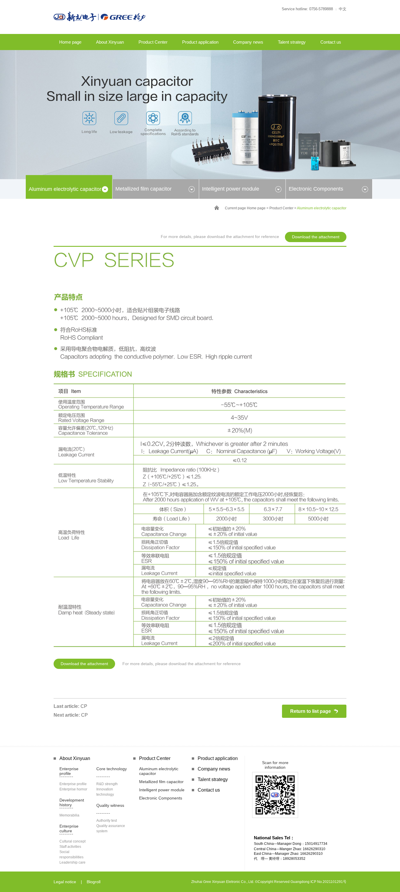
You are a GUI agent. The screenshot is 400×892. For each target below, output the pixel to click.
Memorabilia (69, 815)
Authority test (106, 821)
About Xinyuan (110, 42)
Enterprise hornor (73, 789)
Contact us (330, 42)
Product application (200, 42)
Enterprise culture (68, 828)
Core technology (111, 768)
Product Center (153, 42)
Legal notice (65, 881)
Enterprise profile (68, 771)
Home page (70, 42)
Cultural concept (72, 841)
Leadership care (72, 862)
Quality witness (110, 805)
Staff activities (70, 847)
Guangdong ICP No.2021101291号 (318, 882)
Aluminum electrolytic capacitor (65, 189)
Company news (248, 42)
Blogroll (93, 881)
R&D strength (107, 784)
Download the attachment (315, 236)
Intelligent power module (230, 189)
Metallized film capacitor (143, 189)
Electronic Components (316, 189)
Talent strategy (292, 42)
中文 (342, 9)
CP (84, 706)
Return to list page (310, 711)
